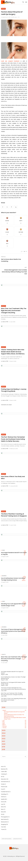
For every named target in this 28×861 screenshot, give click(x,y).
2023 (3, 736)
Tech (2, 827)
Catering (3, 774)
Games (3, 796)
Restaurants (4, 822)
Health (3, 8)
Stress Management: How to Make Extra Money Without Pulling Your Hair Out (14, 272)
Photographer (4, 817)
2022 (3, 739)
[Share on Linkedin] (15, 207)
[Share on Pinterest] (11, 207)
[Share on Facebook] (2, 207)
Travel (2, 829)
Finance (3, 786)
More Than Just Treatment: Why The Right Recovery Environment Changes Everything (13, 311)
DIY (2, 776)
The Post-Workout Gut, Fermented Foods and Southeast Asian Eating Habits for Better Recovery (13, 439)
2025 (3, 730)
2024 (3, 733)
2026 (3, 707)
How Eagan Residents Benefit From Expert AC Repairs (14, 553)
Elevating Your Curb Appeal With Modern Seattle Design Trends (13, 605)
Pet (2, 814)
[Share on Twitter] (7, 207)
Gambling (3, 794)
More (2, 806)
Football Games (5, 791)
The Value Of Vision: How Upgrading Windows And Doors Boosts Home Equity (13, 699)
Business (4, 575)
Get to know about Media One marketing (11, 260)
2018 (3, 749)
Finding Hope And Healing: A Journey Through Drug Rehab (13, 390)
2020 (3, 744)
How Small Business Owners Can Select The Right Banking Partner (13, 579)
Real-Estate (4, 819)
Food (2, 789)
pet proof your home (17, 838)
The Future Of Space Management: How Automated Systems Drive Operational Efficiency (13, 631)
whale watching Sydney (6, 838)
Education (3, 779)
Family (2, 784)
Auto (2, 766)
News (2, 812)
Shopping (3, 824)
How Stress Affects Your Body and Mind (13, 478)
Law (2, 804)
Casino (3, 771)
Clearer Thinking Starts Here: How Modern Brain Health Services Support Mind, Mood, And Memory (13, 352)
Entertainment (4, 781)
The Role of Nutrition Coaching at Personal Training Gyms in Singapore (14, 515)
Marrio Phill (5, 321)
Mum (2, 809)
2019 (3, 747)
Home (3, 550)
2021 (3, 741)
